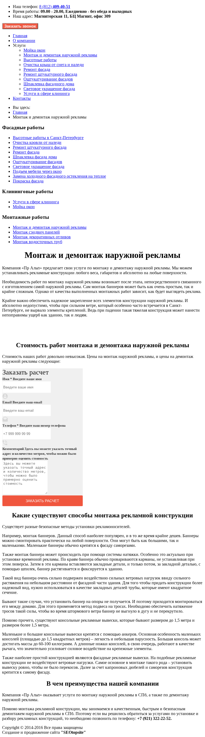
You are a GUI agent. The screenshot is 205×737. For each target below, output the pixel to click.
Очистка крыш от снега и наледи (53, 64)
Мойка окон (34, 50)
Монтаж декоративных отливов (42, 237)
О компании (24, 40)
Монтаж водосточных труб (37, 241)
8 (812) (54, 6)
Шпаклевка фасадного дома (48, 84)
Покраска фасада (28, 181)
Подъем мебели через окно (37, 171)
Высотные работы (40, 60)
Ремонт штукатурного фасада (50, 74)
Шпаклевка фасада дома (35, 157)
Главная (20, 35)
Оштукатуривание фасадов (48, 79)
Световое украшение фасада (49, 88)
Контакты (22, 98)
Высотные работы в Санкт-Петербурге (48, 137)
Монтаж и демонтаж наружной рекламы (60, 55)
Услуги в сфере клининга (46, 93)
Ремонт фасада (36, 69)
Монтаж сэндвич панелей (36, 232)
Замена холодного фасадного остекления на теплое (59, 176)
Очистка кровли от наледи (37, 142)
